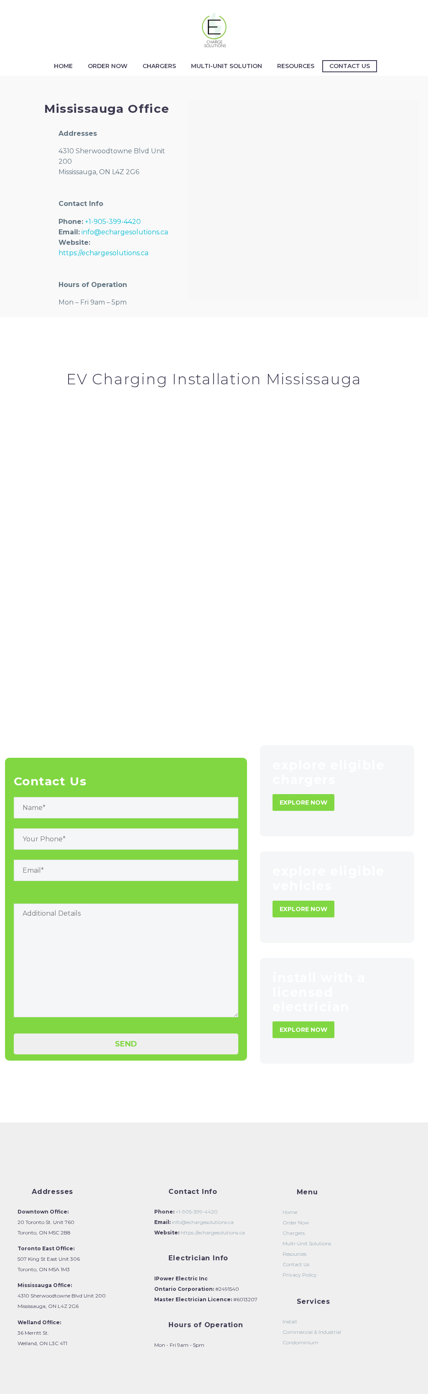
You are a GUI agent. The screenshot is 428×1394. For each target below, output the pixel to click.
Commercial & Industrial (312, 1332)
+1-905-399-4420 (113, 222)
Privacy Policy (300, 1275)
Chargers (159, 66)
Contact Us (349, 66)
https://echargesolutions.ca (103, 253)
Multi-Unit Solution (226, 66)
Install (290, 1321)
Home (63, 66)
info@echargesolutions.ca (125, 232)
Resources (295, 66)
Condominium (300, 1342)
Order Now (107, 66)
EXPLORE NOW (303, 802)
